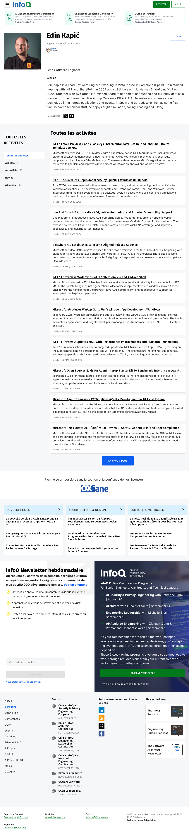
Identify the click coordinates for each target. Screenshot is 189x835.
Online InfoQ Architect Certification (66, 726)
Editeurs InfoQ (13, 742)
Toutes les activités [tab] (16, 155)
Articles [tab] (11, 162)
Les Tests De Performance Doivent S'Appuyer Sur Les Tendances (151, 535)
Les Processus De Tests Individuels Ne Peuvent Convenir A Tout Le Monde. (153, 547)
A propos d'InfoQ (10, 751)
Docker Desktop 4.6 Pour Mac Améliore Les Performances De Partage (32, 547)
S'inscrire (10, 706)
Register (161, 4)
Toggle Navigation (7, 4)
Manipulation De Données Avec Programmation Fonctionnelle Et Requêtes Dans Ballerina (94, 536)
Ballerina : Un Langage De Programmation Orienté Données (93, 550)
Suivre (177, 36)
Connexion (11, 712)
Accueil (9, 700)
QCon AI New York (69, 782)
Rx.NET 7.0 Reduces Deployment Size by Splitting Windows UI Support (100, 180)
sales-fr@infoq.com (55, 817)
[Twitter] (65, 116)
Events (9, 730)
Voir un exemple (75, 584)
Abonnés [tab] (13, 184)
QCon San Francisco (70, 773)
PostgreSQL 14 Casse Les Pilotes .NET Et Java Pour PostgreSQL (33, 535)
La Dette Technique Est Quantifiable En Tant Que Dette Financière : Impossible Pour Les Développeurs (156, 521)
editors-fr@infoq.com (97, 817)
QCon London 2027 (70, 790)
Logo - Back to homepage (22, 4)
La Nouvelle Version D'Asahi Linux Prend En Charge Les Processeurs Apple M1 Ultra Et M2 (32, 521)
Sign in (178, 4)
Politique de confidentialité (141, 820)
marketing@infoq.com (15, 827)
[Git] (71, 116)
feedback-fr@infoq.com (16, 817)
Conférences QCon (12, 721)
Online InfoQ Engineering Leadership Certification (66, 742)
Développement (19, 510)
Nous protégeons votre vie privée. (23, 681)
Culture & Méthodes (147, 510)
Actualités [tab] (13, 170)
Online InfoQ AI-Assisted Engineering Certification (68, 760)
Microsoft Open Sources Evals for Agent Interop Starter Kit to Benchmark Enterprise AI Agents (117, 370)
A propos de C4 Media (14, 763)
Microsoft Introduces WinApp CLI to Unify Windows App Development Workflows (107, 309)
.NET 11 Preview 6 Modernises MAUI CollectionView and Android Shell (99, 277)
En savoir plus (118, 460)
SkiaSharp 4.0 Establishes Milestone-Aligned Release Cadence (95, 245)
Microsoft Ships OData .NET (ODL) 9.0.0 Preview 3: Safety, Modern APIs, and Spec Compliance (116, 428)
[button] (35, 674)
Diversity (10, 771)
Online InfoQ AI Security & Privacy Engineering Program (69, 710)
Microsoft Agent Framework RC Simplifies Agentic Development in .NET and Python (109, 399)
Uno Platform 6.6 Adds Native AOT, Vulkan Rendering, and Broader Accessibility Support (112, 212)
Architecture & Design (87, 510)
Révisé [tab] (10, 177)
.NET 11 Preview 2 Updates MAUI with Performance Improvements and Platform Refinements (115, 342)
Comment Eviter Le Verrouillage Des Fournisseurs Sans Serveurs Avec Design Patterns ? (92, 521)
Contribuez (11, 736)
